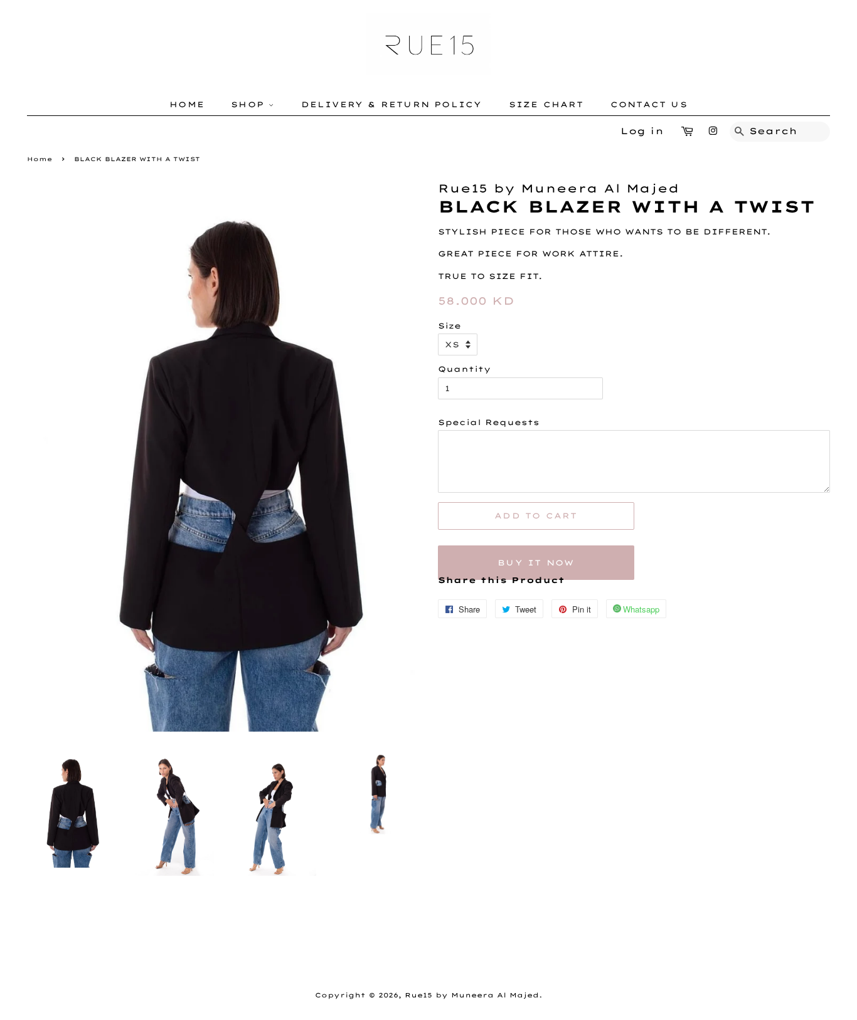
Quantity (464, 369)
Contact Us (649, 104)
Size (449, 325)
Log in (642, 131)
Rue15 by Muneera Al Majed (472, 995)
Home (187, 104)
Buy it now (536, 562)
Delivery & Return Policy (391, 104)
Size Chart (546, 104)
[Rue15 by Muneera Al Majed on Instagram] (712, 131)
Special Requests (489, 422)
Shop (250, 104)
